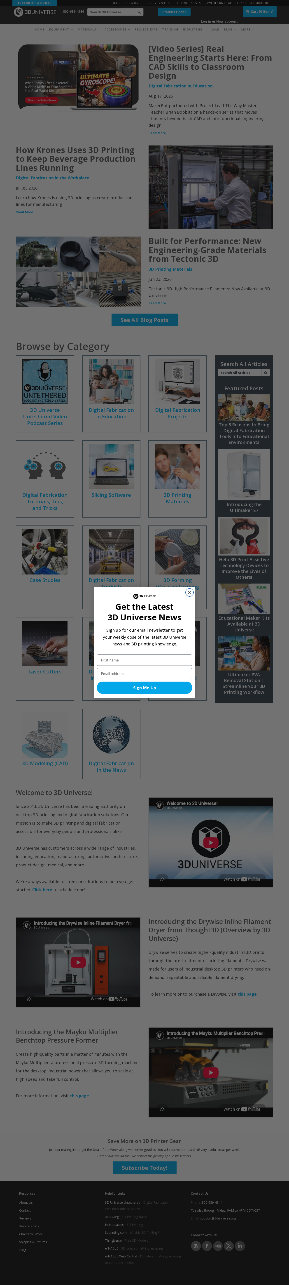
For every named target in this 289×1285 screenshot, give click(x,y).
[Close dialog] (189, 592)
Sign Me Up (144, 687)
